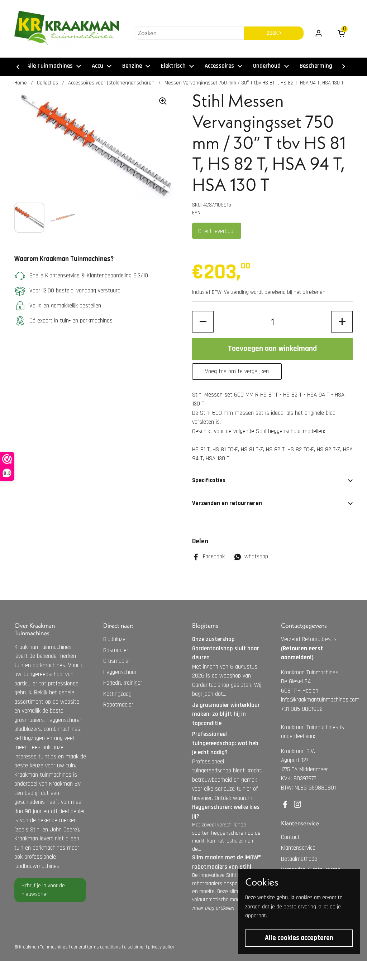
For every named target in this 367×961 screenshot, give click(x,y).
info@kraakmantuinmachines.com (320, 700)
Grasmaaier (116, 661)
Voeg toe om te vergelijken (237, 371)
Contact (290, 837)
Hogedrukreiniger (122, 683)
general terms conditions (96, 947)
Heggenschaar (120, 672)
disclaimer (134, 947)
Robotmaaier (118, 705)
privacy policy (161, 947)
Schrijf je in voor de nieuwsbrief (43, 890)
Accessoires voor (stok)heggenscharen (111, 82)
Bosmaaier (115, 650)
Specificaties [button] (208, 480)
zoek (273, 33)
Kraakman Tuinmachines (43, 947)
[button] (203, 322)
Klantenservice (298, 848)
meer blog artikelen (213, 908)
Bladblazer (115, 639)
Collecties (47, 82)
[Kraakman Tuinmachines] (66, 29)
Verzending (236, 292)
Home (20, 82)
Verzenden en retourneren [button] (227, 503)
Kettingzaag (117, 694)
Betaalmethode (299, 859)
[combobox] (189, 33)
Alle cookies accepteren (299, 937)
